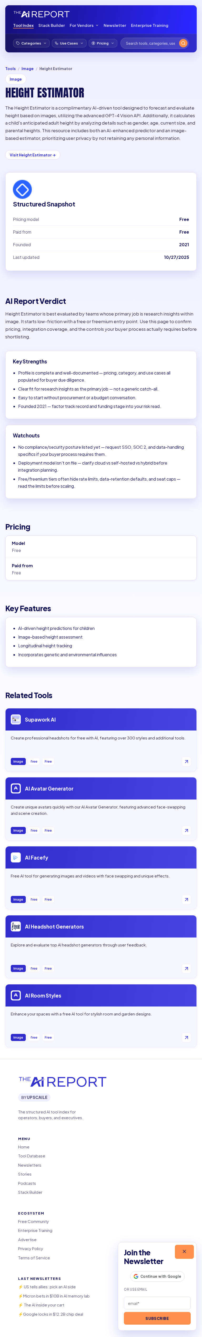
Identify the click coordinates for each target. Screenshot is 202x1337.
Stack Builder (51, 25)
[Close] (184, 1252)
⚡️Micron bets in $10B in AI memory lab (54, 1295)
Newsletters (29, 1164)
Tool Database (31, 1155)
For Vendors (82, 25)
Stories (25, 1173)
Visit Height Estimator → (33, 154)
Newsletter (115, 25)
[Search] (183, 43)
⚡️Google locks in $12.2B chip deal (50, 1313)
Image (28, 68)
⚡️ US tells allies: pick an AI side (47, 1286)
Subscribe (157, 1318)
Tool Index (23, 25)
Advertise (27, 1239)
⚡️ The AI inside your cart (41, 1304)
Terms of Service (34, 1257)
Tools (10, 68)
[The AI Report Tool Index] (41, 14)
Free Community (33, 1221)
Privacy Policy (30, 1248)
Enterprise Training (149, 25)
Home (23, 1146)
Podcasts (27, 1183)
